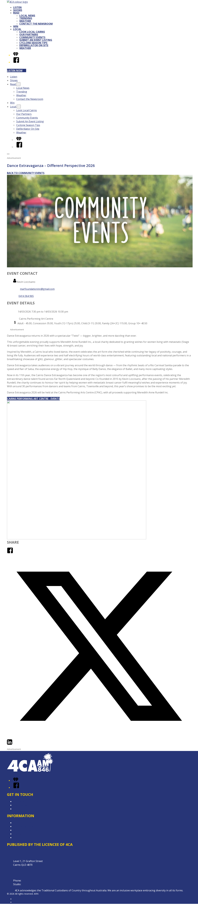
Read (16, 13)
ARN (15, 899)
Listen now (14, 70)
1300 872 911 (29, 884)
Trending (25, 18)
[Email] (15, 744)
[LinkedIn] (9, 744)
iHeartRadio (19, 902)
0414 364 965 (26, 296)
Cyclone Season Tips (33, 42)
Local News (27, 15)
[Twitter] (99, 737)
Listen (17, 7)
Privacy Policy (21, 834)
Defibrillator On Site (33, 45)
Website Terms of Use (26, 830)
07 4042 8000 (29, 880)
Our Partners (28, 34)
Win (15, 26)
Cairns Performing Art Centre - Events (33, 398)
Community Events (32, 37)
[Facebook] (16, 62)
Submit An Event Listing (35, 40)
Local (17, 29)
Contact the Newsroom (36, 23)
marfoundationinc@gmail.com (37, 289)
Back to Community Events (25, 173)
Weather (25, 21)
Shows (17, 10)
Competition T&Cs (23, 822)
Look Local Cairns (32, 31)
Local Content (21, 837)
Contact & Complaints (25, 801)
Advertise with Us (23, 805)
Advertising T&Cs (23, 826)
